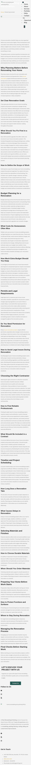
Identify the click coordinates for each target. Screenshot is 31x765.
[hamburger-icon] (23, 2)
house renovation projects (11, 329)
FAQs (26, 13)
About (26, 6)
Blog (25, 22)
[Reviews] (15, 744)
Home (26, 4)
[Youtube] (15, 698)
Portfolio (27, 11)
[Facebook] (15, 690)
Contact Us (26, 17)
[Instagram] (15, 694)
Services (26, 9)
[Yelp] (15, 737)
